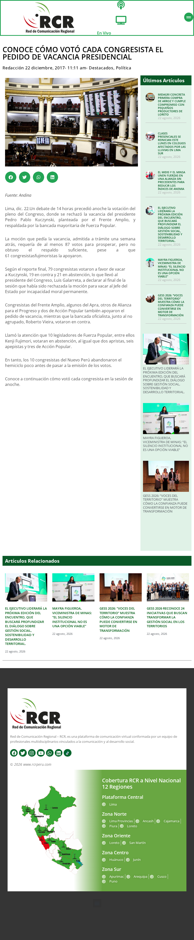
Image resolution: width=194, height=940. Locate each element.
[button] (10, 177)
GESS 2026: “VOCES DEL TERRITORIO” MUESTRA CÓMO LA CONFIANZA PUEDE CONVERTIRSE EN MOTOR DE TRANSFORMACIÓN (171, 305)
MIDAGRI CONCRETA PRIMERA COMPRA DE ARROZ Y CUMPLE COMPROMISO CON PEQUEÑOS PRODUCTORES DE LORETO (172, 104)
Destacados (101, 68)
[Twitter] (23, 753)
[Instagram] (32, 753)
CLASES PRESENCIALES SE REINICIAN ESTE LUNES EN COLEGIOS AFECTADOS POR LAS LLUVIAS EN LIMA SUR (172, 143)
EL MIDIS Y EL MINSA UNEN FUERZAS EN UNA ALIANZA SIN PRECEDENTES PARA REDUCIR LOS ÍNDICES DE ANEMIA (171, 180)
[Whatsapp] (50, 753)
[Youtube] (40, 753)
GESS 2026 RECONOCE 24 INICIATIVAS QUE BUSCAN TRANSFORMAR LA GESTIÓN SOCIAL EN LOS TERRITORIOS (167, 617)
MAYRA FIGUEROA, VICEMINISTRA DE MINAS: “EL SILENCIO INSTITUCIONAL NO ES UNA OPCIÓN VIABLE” (171, 268)
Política (123, 68)
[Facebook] (14, 753)
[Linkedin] (58, 753)
